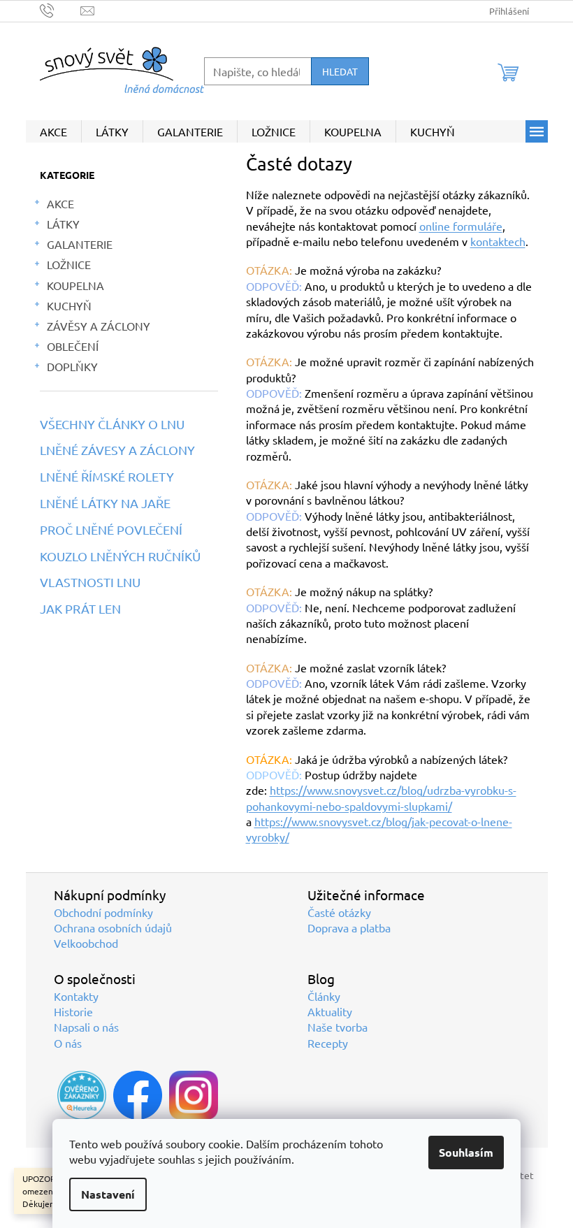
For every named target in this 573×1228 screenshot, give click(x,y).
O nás (68, 1043)
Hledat (340, 71)
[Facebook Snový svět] (137, 1095)
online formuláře (460, 226)
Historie (73, 1011)
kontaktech (497, 241)
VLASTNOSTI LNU (90, 582)
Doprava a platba (349, 927)
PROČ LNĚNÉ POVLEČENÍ (111, 530)
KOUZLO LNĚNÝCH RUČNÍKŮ (120, 556)
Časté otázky (339, 912)
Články (323, 996)
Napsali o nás (86, 1027)
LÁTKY (63, 224)
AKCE (60, 203)
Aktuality (329, 1011)
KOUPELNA (75, 285)
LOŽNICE (69, 264)
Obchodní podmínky (103, 912)
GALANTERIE (80, 244)
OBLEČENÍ (73, 346)
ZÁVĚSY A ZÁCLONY (98, 326)
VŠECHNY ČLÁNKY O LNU (112, 424)
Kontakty (76, 996)
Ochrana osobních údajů (113, 927)
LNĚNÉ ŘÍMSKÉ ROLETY (107, 477)
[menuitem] (53, 131)
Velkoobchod (86, 943)
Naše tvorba (337, 1027)
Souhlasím (466, 1152)
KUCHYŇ (69, 305)
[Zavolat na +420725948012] (60, 9)
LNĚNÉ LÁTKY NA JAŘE (105, 503)
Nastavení (108, 1194)
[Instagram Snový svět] (193, 1095)
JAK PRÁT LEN (80, 609)
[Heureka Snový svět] (81, 1095)
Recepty (327, 1043)
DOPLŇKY (72, 366)
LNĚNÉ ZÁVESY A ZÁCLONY (117, 450)
